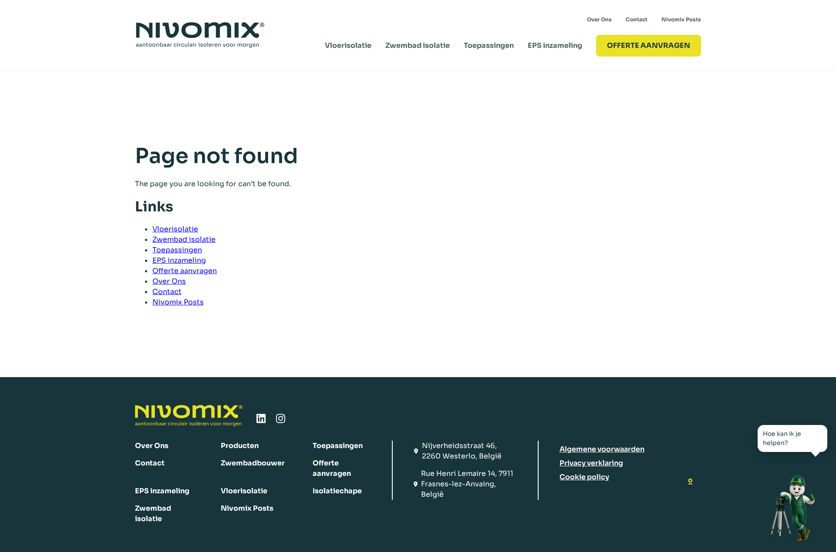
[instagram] (280, 421)
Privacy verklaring (591, 463)
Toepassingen (489, 45)
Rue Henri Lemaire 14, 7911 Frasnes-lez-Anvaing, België (467, 484)
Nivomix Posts (681, 19)
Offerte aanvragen (184, 270)
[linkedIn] (261, 421)
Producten (240, 445)
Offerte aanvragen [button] (648, 45)
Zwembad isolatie (417, 45)
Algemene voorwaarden (602, 449)
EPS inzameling (555, 45)
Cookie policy (584, 477)
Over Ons (599, 19)
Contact (636, 19)
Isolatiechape (337, 490)
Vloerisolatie (348, 45)
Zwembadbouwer (253, 463)
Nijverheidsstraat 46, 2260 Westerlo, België (462, 451)
